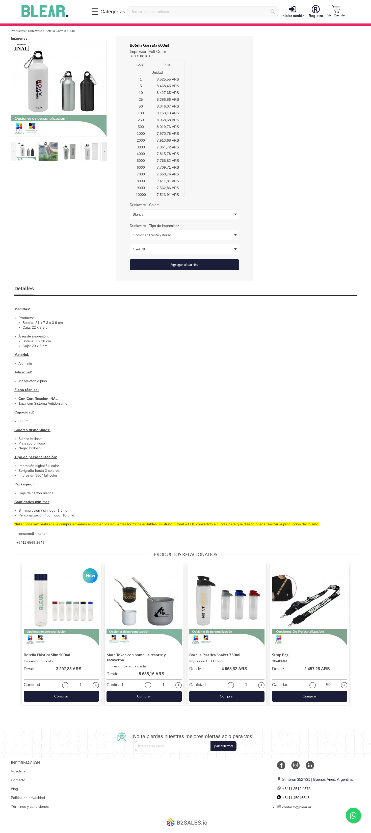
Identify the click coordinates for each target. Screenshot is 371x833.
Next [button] (104, 151)
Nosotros (18, 771)
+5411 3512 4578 (296, 789)
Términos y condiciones (30, 806)
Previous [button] (13, 151)
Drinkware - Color (145, 205)
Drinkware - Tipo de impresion (154, 226)
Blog (14, 789)
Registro (316, 16)
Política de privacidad (28, 798)
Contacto (18, 780)
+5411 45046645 (295, 798)
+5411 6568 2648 (30, 542)
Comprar (61, 696)
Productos (18, 31)
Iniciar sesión (293, 16)
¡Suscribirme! (223, 746)
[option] (59, 89)
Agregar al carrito (184, 265)
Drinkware (35, 31)
